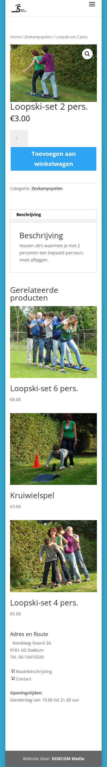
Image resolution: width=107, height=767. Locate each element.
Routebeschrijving (34, 671)
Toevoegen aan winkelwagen (54, 159)
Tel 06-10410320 (67, 736)
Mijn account (30, 736)
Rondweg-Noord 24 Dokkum (50, 743)
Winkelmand (63, 728)
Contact (23, 679)
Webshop (33, 728)
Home (15, 36)
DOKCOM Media (68, 758)
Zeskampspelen (38, 36)
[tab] (53, 215)
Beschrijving (28, 214)
